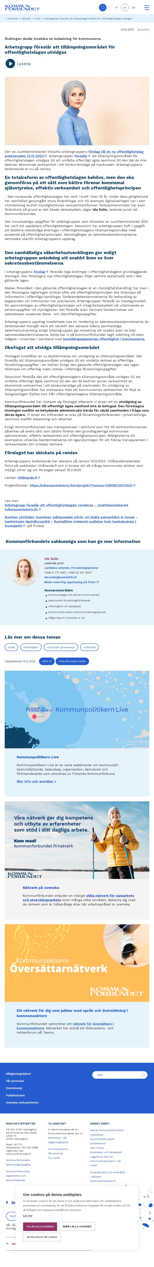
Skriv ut (46, 661)
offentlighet (30, 647)
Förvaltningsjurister (84, 568)
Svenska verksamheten (22, 1102)
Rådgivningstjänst (18, 1074)
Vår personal (15, 1081)
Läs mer (27, 1215)
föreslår (82, 156)
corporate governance (61, 647)
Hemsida (13, 18)
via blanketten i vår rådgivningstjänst (65, 1138)
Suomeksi (143, 29)
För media (54, 1157)
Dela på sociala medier (72, 661)
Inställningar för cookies (42, 1237)
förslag (41, 272)
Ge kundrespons (58, 1149)
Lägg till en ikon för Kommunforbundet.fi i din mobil (105, 1161)
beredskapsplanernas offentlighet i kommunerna (103, 339)
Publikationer (15, 1095)
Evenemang (14, 1088)
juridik (11, 647)
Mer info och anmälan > (36, 781)
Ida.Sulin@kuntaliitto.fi (60, 577)
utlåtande (89, 647)
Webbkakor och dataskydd (106, 1152)
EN (133, 7)
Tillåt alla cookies (40, 1226)
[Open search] (102, 7)
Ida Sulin (51, 559)
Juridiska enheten (56, 568)
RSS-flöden (97, 1148)
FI (116, 7)
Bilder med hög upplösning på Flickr (72, 582)
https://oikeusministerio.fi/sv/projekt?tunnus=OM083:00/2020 (83, 485)
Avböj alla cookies (77, 1226)
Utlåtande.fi (29, 478)
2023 (38, 18)
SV (125, 7)
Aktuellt (26, 18)
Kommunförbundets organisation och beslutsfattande (18, 1176)
